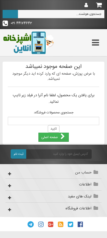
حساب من (83, 172)
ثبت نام (18, 154)
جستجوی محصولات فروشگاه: (53, 112)
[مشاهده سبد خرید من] (99, 5)
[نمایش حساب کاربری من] (85, 5)
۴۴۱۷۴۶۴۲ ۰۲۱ (21, 23)
